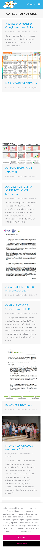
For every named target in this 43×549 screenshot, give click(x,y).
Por (20, 32)
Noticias (8, 32)
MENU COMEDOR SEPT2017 (21, 83)
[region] (21, 526)
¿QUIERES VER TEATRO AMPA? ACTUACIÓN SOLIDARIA (18, 190)
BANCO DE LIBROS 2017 (18, 405)
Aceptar (21, 537)
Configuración (21, 544)
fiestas (7, 454)
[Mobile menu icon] (39, 4)
